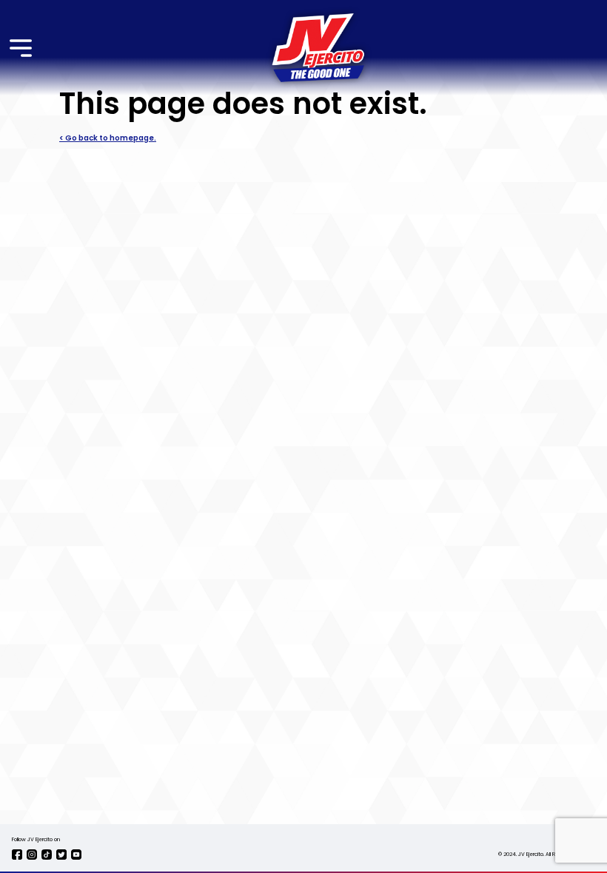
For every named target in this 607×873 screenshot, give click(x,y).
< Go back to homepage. (107, 138)
